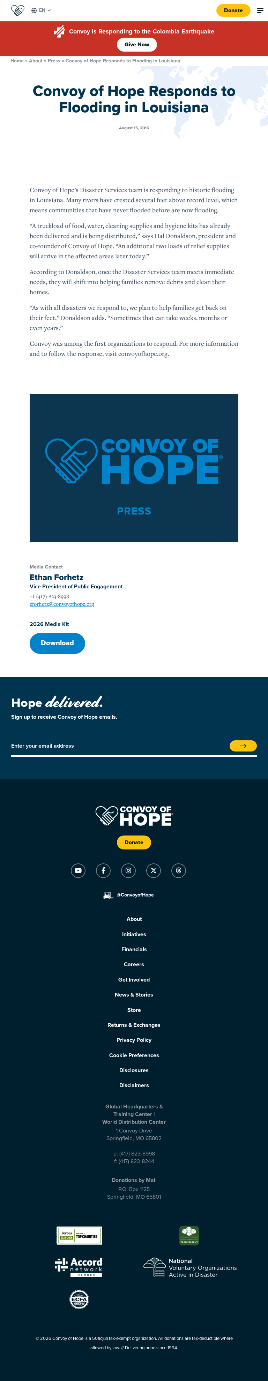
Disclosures (134, 1070)
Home (17, 61)
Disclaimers (134, 1085)
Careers (134, 964)
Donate (233, 10)
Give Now (137, 44)
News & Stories (134, 994)
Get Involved (134, 979)
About (36, 61)
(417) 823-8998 (137, 1153)
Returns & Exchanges (134, 1025)
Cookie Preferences (134, 1055)
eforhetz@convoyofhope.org (62, 604)
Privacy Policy (134, 1040)
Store (134, 1010)
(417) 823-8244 (136, 1161)
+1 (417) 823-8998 (49, 596)
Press (54, 61)
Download (57, 643)
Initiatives (134, 934)
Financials (134, 949)
